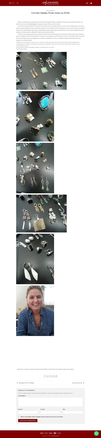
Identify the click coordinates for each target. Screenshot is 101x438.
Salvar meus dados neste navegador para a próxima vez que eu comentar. (42, 416)
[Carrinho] (91, 3)
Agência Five (55, 436)
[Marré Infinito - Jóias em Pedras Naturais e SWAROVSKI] (50, 3)
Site (64, 409)
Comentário (22, 395)
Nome (20, 409)
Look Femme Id (77, 383)
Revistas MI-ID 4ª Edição (26, 383)
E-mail (42, 409)
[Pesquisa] (17, 2)
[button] (96, 433)
